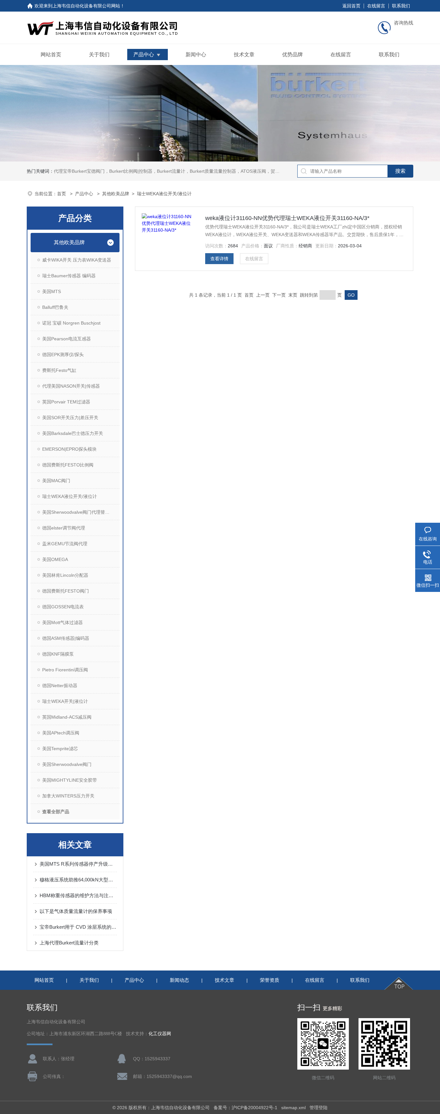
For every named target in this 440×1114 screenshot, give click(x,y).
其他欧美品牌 (115, 193)
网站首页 (51, 54)
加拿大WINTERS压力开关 (68, 795)
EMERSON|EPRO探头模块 (69, 449)
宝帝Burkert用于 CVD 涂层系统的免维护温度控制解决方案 (78, 927)
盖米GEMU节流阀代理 (64, 543)
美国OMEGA (55, 559)
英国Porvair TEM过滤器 (66, 401)
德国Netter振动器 (59, 685)
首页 (62, 193)
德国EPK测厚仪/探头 (63, 354)
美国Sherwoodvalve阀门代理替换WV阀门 (81, 512)
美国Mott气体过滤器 (62, 622)
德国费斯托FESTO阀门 (65, 591)
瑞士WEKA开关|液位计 (65, 701)
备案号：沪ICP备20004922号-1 (245, 1107)
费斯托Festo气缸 (59, 370)
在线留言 (376, 5)
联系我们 (401, 5)
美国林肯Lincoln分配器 (65, 575)
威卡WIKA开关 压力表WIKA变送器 (76, 259)
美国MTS (51, 291)
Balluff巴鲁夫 (55, 307)
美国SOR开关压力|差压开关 (70, 417)
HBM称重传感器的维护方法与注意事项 (78, 895)
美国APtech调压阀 (60, 732)
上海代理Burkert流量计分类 (69, 942)
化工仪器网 (159, 1033)
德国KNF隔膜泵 (58, 654)
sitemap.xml (293, 1107)
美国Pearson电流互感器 (66, 338)
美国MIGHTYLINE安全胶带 (69, 780)
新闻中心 (196, 54)
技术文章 (244, 54)
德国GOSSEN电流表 (63, 606)
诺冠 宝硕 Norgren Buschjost (71, 323)
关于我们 (99, 54)
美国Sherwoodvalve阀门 (66, 764)
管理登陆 (319, 1107)
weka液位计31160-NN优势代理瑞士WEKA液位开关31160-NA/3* (287, 218)
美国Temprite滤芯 (60, 748)
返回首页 (351, 5)
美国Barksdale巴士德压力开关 (72, 433)
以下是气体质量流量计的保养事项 (76, 911)
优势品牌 (292, 54)
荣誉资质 (269, 980)
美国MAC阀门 (56, 480)
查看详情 (219, 258)
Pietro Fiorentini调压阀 (65, 669)
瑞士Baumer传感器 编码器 (69, 275)
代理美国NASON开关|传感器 (71, 386)
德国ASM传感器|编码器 (65, 638)
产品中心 (143, 54)
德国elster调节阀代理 (63, 527)
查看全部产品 (55, 811)
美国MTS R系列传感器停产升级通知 (78, 864)
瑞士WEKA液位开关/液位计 (164, 193)
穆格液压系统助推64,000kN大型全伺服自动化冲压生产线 (78, 879)
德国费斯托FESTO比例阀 (67, 464)
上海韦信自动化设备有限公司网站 (86, 5)
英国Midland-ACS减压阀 (66, 717)
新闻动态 (179, 980)
